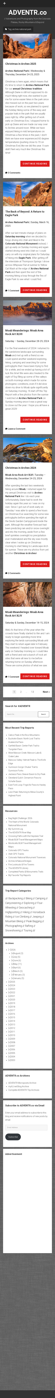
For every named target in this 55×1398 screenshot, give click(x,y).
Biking (29, 898)
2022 (12, 992)
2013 (12, 1024)
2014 (12, 1021)
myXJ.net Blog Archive (18, 1086)
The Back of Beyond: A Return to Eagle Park (27, 194)
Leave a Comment (16, 429)
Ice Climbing (22, 916)
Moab (8, 355)
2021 (12, 996)
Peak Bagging (34, 921)
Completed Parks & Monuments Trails (25, 872)
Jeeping (37, 916)
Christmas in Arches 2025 (27, 46)
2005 (12, 1053)
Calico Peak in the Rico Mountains (24, 735)
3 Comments (14, 173)
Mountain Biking (14, 921)
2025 (12, 982)
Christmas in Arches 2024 (27, 450)
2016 (12, 1014)
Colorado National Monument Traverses (27, 857)
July (16, 957)
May (17, 964)
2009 (12, 1039)
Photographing (13, 925)
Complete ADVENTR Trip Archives (23, 1090)
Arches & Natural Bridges (19, 861)
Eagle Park (25, 257)
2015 (12, 1017)
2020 (12, 999)
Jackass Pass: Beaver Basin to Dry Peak (26, 774)
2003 (12, 1060)
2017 (12, 1010)
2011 (12, 1032)
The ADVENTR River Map (19, 832)
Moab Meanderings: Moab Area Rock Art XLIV (27, 594)
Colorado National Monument (21, 243)
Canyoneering (13, 902)
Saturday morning (15, 236)
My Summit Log (15, 829)
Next (45, 691)
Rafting (29, 925)
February (19, 975)
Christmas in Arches (25, 553)
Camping (40, 898)
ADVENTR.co (27, 12)
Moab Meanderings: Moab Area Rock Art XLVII (27, 312)
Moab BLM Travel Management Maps (25, 839)
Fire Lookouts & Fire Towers (21, 864)
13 (32, 691)
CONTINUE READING (36, 164)
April (17, 967)
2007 (12, 1046)
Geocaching (25, 907)
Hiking (26, 912)
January (18, 978)
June (17, 960)
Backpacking (15, 898)
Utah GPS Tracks (16, 854)
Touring (28, 930)
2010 (12, 1035)
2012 (12, 1028)
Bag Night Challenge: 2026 (20, 818)
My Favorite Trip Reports (19, 875)
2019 (12, 1003)
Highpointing (12, 912)
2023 (12, 989)
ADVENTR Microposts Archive (22, 1083)
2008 (12, 1042)
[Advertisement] (28, 1204)
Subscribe (13, 1137)
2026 (13, 950)
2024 (12, 985)
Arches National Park (17, 70)
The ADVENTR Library (18, 868)
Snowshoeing (13, 930)
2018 (12, 1007)
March (18, 971)
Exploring (29, 902)
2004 (12, 1056)
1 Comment (13, 290)
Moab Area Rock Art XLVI (19, 474)
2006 (12, 1049)
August (18, 953)
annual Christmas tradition (27, 88)
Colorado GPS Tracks (18, 850)
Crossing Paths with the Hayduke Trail (25, 836)
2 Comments (14, 573)
